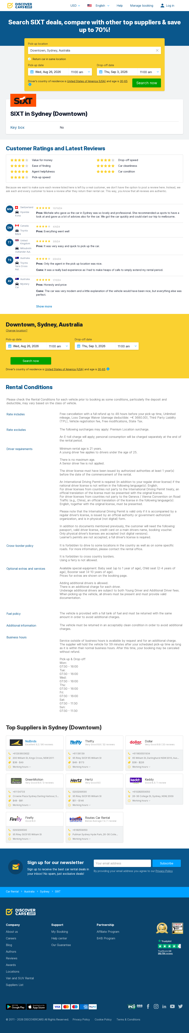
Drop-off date (105, 65)
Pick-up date (36, 65)
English (100, 5)
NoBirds (30, 741)
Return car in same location (49, 59)
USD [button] (73, 5)
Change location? (17, 330)
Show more (44, 306)
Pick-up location (38, 43)
